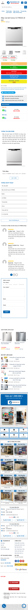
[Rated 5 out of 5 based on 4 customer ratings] (3, 22)
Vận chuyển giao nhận (19, 549)
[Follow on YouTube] (23, 561)
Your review (6, 287)
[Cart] (25, 3)
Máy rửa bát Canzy (17, 12)
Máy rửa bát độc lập (10, 89)
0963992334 (16, 118)
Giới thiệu (3, 543)
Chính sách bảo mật (19, 551)
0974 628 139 (21, 520)
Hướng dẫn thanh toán (20, 545)
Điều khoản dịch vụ (19, 553)
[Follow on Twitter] (18, 561)
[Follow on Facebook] (16, 561)
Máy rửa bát (16, 11)
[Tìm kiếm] (25, 7)
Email (4, 305)
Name (4, 299)
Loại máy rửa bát (16, 87)
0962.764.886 (16, 111)
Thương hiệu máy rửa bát (19, 89)
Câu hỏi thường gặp (5, 549)
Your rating (6, 282)
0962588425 (3, 560)
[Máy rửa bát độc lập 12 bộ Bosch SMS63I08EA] (7, 336)
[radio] (5, 57)
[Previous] (3, 36)
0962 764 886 (8, 520)
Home (3, 11)
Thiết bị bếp (9, 11)
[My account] (22, 3)
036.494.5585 (8, 563)
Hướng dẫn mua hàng (19, 543)
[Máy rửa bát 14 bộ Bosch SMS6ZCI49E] (21, 336)
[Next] (25, 36)
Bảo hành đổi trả (18, 547)
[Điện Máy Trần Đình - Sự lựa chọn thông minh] (13, 2)
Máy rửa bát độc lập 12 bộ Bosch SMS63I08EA (6, 343)
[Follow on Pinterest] (21, 561)
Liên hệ (2, 545)
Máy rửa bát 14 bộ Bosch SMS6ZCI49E (19, 343)
